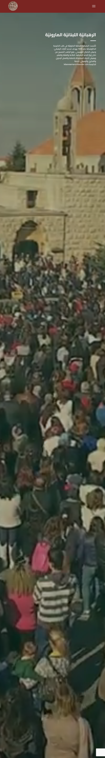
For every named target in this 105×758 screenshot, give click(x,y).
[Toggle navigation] (94, 6)
